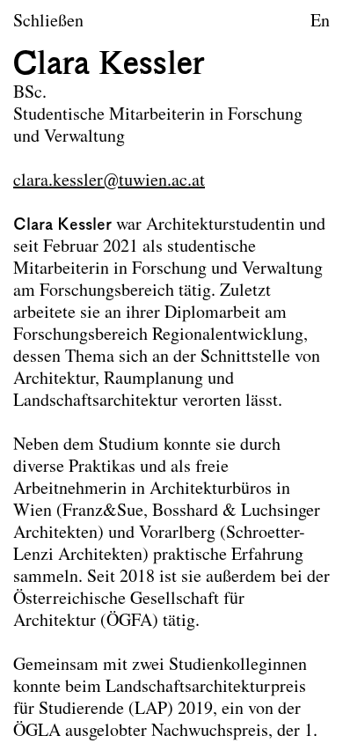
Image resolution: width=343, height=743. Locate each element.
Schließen (48, 22)
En (320, 22)
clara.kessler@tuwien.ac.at (109, 181)
